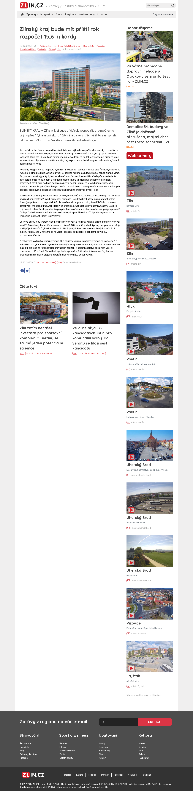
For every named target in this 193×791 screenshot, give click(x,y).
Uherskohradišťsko (28, 49)
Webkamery (87, 14)
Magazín (45, 14)
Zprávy (54, 6)
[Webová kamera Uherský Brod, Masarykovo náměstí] (150, 445)
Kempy (102, 758)
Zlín (130, 200)
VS (128, 369)
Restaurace (25, 743)
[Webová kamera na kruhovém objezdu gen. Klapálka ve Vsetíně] (150, 392)
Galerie (142, 754)
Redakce (92, 775)
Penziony (103, 747)
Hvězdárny (144, 758)
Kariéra (79, 775)
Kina (141, 750)
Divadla (142, 747)
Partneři (105, 775)
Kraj (58, 49)
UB (128, 475)
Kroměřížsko (89, 46)
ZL (128, 211)
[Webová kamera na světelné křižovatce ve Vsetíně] (150, 339)
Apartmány (104, 750)
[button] (173, 5)
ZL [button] (99, 6)
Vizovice (134, 623)
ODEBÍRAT (155, 722)
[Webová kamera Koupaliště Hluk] (150, 286)
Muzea (142, 743)
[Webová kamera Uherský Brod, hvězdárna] (150, 551)
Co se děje (30, 353)
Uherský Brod (139, 464)
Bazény (63, 743)
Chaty (102, 754)
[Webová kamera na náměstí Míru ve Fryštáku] (150, 656)
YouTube (132, 775)
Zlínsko (52, 49)
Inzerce (102, 14)
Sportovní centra (67, 750)
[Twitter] (27, 270)
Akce (59, 14)
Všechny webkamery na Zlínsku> (144, 695)
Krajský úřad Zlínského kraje (70, 46)
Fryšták (133, 676)
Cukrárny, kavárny (28, 754)
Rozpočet (100, 46)
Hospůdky (24, 747)
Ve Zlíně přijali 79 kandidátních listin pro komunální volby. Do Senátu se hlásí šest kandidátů (92, 338)
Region (69, 14)
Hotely (102, 743)
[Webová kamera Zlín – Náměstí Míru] (150, 181)
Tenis (62, 754)
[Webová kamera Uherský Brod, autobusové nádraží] (150, 498)
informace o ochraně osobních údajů (74, 787)
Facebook (118, 775)
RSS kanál (146, 775)
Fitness (63, 747)
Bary (22, 750)
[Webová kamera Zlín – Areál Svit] (150, 234)
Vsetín (132, 359)
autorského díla (100, 787)
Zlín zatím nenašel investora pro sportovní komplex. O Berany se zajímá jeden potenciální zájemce (41, 338)
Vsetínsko (42, 49)
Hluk (131, 306)
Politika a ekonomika (78, 6)
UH (128, 317)
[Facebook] (22, 270)
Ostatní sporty (66, 758)
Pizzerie (24, 758)
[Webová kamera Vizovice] (150, 603)
